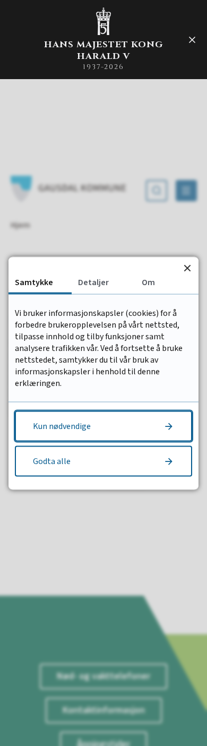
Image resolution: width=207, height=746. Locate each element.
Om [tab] (148, 282)
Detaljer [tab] (93, 282)
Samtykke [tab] (34, 282)
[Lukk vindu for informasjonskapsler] (187, 267)
